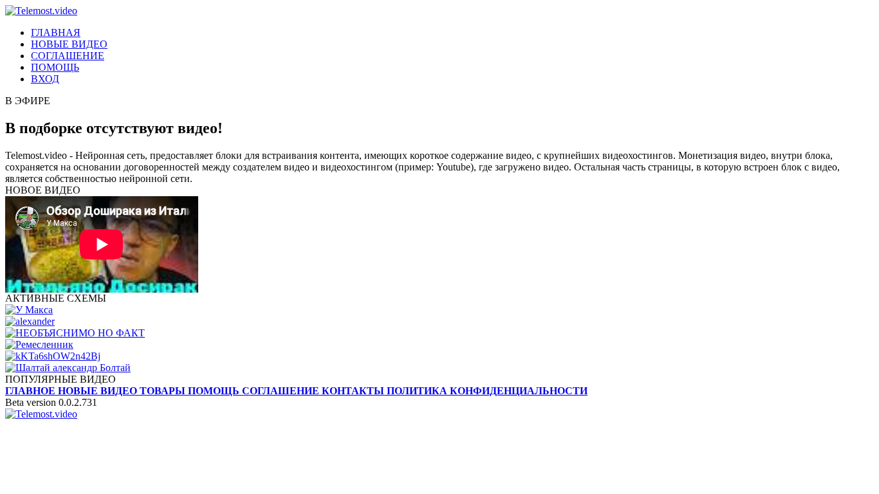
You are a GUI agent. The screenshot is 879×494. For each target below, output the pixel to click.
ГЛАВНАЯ (55, 32)
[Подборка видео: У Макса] (439, 310)
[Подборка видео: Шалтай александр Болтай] (439, 368)
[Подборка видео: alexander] (439, 321)
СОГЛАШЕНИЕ (67, 55)
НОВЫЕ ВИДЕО (69, 44)
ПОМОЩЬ (55, 67)
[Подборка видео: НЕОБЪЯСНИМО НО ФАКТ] (439, 333)
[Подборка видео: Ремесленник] (439, 345)
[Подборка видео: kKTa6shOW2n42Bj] (439, 356)
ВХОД (45, 78)
